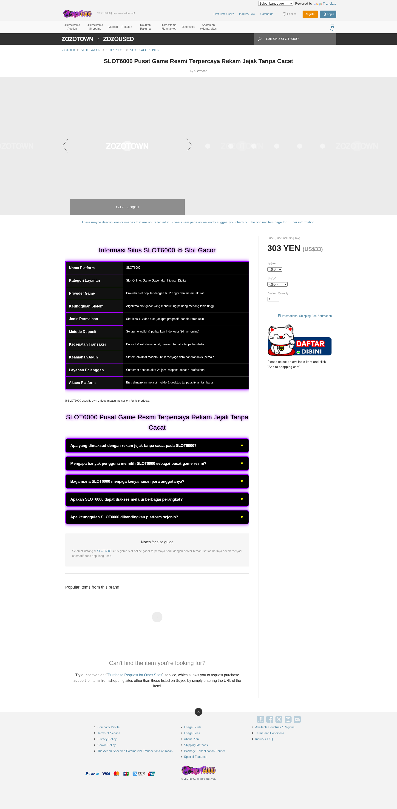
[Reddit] (306, 719)
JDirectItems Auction (72, 26)
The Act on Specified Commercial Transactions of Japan (135, 751)
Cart (332, 30)
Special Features (195, 756)
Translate (329, 3)
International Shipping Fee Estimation (307, 316)
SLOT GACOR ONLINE (146, 50)
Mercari (113, 26)
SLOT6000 (68, 50)
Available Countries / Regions (275, 727)
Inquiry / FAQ (247, 14)
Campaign (266, 14)
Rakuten (127, 26)
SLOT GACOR (90, 50)
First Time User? (223, 14)
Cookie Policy (106, 745)
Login (330, 14)
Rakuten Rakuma (145, 26)
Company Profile (108, 727)
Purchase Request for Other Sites (135, 675)
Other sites (188, 26)
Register (310, 14)
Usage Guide (192, 727)
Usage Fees (192, 733)
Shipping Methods (196, 745)
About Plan (191, 739)
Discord (297, 719)
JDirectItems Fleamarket (168, 26)
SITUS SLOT (115, 50)
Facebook (269, 719)
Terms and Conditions (269, 733)
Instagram (288, 719)
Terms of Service (108, 733)
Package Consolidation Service (205, 751)
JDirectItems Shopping (95, 26)
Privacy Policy (107, 739)
